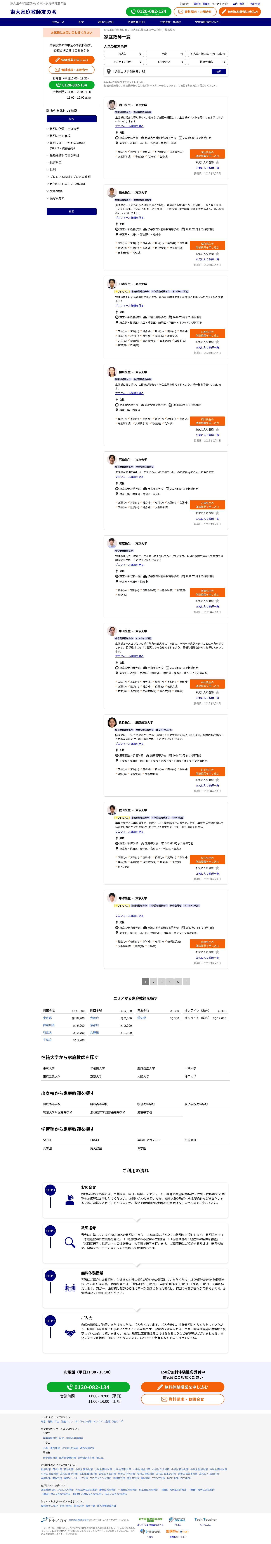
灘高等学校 (144, 1112)
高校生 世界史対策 (187, 1473)
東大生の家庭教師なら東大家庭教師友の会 (38, 3)
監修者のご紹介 (49, 1505)
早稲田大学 (97, 1068)
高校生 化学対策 (126, 1473)
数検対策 (57, 1478)
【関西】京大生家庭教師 (173, 1489)
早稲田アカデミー (149, 1140)
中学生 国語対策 (218, 1469)
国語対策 (57, 1469)
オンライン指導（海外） (106, 1421)
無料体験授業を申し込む (186, 1387)
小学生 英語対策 (180, 1469)
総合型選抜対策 (86, 1457)
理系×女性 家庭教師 (116, 1494)
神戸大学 (190, 1076)
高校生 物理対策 (145, 1473)
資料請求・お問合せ (198, 11)
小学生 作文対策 (160, 1469)
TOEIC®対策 (158, 1478)
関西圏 (206, 3)
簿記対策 (145, 1478)
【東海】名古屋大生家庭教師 (87, 1494)
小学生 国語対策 (103, 1469)
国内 (235, 3)
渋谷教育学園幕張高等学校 (108, 1112)
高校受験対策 (87, 1448)
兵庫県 (94, 1032)
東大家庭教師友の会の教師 (146, 29)
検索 (71, 118)
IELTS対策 (185, 1478)
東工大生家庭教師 (148, 1489)
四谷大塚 (190, 1140)
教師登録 (255, 3)
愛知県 (141, 1017)
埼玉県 (47, 1032)
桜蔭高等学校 (146, 1104)
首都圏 (197, 3)
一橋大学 (190, 1068)
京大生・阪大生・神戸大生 (206, 53)
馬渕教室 (96, 1148)
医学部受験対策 (67, 1457)
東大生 (122, 53)
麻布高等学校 (99, 1104)
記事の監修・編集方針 (72, 1505)
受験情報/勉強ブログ (207, 22)
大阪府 (94, 1017)
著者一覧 (90, 1505)
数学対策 (46, 1469)
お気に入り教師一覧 (207, 168)
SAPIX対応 (164, 61)
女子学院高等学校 (196, 1104)
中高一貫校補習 (51, 1448)
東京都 (47, 1017)
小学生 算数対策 (84, 1469)
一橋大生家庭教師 (127, 1489)
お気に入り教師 (65, 1489)
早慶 (164, 53)
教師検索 (170, 29)
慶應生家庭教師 (107, 1489)
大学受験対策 (50, 1457)
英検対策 (46, 1478)
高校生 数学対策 (69, 1473)
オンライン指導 (122, 61)
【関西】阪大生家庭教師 (201, 1489)
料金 (56, 1421)
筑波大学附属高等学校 (57, 1112)
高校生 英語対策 (107, 1473)
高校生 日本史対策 (166, 1473)
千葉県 (47, 1039)
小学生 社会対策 (141, 1469)
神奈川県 (49, 1025)
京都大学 (96, 1076)
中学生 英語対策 (49, 1473)
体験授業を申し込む (74, 60)
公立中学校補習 (70, 1448)
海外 (241, 3)
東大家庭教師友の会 (33, 11)
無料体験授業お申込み (243, 11)
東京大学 (49, 1068)
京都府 (94, 1025)
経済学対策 (119, 1478)
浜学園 (47, 1148)
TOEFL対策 (173, 1478)
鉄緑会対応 (206, 61)
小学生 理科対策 (122, 1469)
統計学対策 (133, 1478)
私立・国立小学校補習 (71, 1438)
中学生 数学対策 (199, 1469)
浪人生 (100, 1457)
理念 (43, 1421)
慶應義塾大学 (146, 1068)
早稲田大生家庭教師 (87, 1489)
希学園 (141, 1148)
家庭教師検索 (48, 1489)
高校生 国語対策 (88, 1473)
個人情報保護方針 (106, 1505)
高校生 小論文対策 (209, 1473)
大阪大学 (143, 1076)
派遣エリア (67, 1421)
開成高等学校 (52, 1104)
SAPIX (47, 1140)
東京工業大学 (52, 1076)
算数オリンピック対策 (76, 1478)
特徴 (50, 1421)
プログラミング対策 (100, 1478)
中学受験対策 (50, 1438)
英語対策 (69, 1469)
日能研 (94, 1140)
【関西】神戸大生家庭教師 (55, 1494)
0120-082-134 (74, 85)
